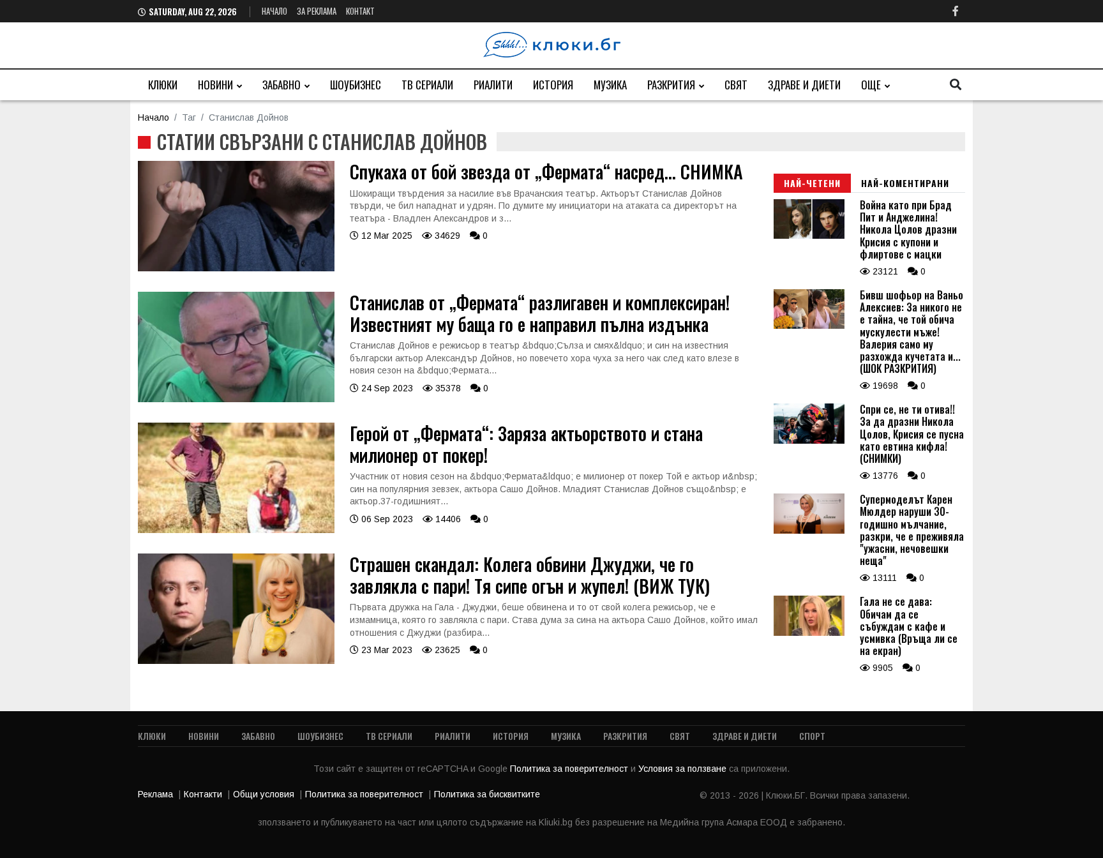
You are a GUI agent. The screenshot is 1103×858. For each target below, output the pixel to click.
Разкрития (671, 85)
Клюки (162, 85)
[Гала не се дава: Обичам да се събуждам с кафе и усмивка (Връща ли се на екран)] (809, 633)
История (553, 85)
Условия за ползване (683, 769)
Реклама (155, 794)
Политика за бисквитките (487, 794)
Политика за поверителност (570, 769)
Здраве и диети (804, 85)
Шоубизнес (355, 85)
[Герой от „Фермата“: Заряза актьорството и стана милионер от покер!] (236, 530)
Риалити (493, 85)
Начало (274, 10)
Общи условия (263, 794)
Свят (735, 85)
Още (871, 85)
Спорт (812, 735)
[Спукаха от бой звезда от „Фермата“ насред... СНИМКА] (236, 268)
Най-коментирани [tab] (905, 183)
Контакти (203, 794)
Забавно (281, 85)
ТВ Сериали (427, 85)
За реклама (316, 10)
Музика (610, 85)
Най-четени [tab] (812, 183)
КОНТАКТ (360, 10)
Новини (215, 85)
